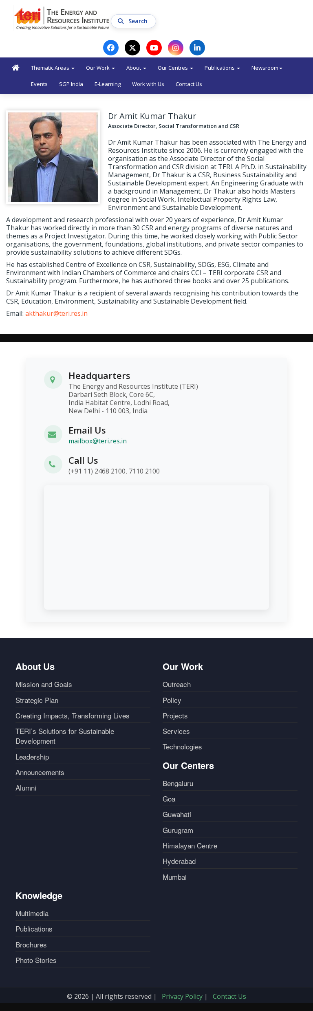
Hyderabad (179, 861)
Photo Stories (36, 960)
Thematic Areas (51, 67)
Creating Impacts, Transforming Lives (72, 715)
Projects (175, 715)
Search (138, 21)
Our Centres (173, 67)
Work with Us (148, 84)
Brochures (31, 944)
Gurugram (178, 830)
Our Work (98, 67)
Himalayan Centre (190, 845)
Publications (220, 67)
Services (176, 731)
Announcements (39, 772)
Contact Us (189, 84)
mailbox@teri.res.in (97, 440)
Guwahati (177, 814)
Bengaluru (178, 783)
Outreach (177, 684)
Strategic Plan (36, 700)
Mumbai (175, 877)
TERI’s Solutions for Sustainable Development (64, 736)
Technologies (182, 746)
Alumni (25, 788)
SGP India (71, 84)
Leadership (32, 757)
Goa (169, 799)
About (134, 67)
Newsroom (264, 67)
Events (39, 84)
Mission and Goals (43, 684)
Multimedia (31, 913)
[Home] (62, 18)
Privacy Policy (182, 996)
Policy (172, 700)
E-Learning (108, 84)
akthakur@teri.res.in (56, 313)
